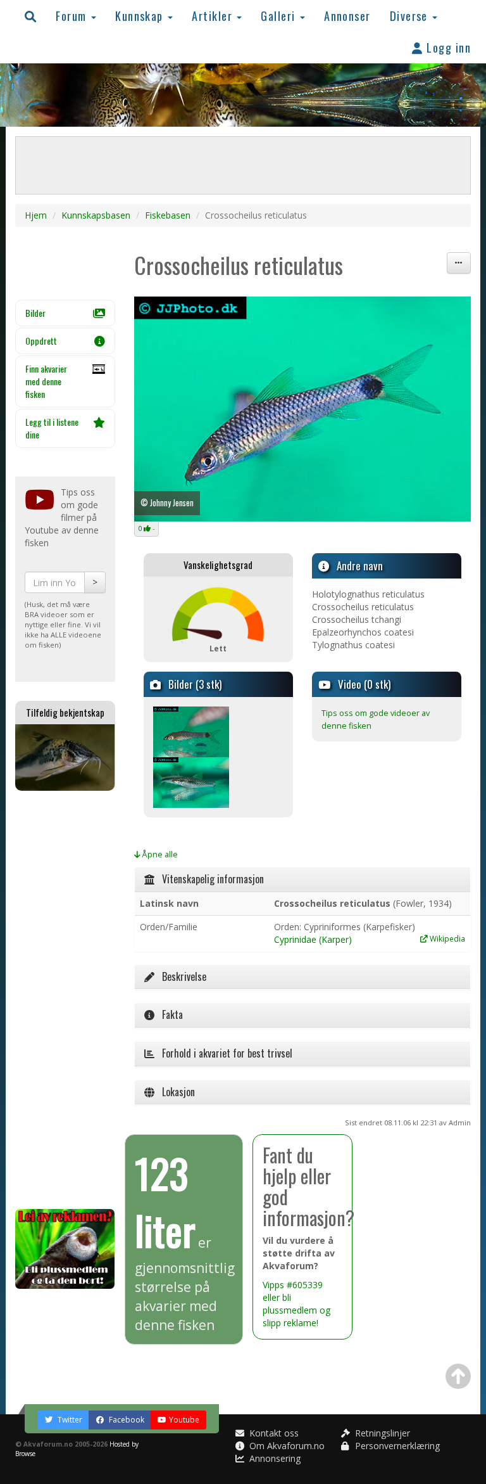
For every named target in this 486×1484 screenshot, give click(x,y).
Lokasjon (174, 1091)
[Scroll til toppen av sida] (458, 1376)
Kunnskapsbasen (95, 215)
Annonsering (274, 1458)
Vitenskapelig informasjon (209, 878)
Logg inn (447, 47)
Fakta (168, 1014)
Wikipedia (446, 938)
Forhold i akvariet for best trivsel (223, 1053)
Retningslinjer (381, 1433)
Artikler (213, 15)
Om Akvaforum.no (286, 1446)
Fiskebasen (167, 215)
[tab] (303, 879)
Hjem (36, 215)
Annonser (347, 15)
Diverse (411, 15)
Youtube (184, 1419)
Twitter (69, 1419)
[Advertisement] (65, 1000)
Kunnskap (140, 15)
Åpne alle (159, 854)
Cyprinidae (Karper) (313, 939)
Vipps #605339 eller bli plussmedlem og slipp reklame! (296, 1304)
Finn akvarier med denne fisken (46, 381)
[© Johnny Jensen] (191, 731)
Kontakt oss (273, 1433)
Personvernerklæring (396, 1446)
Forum (73, 15)
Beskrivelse (180, 976)
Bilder (35, 312)
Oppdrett (41, 340)
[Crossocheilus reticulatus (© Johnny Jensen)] (302, 409)
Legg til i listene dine (51, 428)
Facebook (125, 1419)
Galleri (280, 15)
